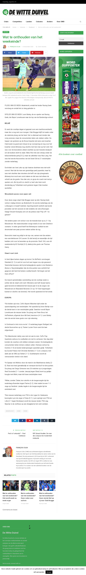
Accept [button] (49, 572)
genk (18, 411)
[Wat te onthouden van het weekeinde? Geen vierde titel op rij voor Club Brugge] (47, 485)
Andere (50, 22)
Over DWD (60, 22)
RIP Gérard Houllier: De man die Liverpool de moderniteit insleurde (42, 436)
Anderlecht (10, 411)
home (25, 411)
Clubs (6, 22)
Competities (17, 22)
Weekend (5, 32)
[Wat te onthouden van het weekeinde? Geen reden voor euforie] (29, 485)
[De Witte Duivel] (43, 11)
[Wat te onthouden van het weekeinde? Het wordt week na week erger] (11, 485)
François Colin (15, 46)
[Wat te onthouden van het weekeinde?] (29, 74)
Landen (29, 22)
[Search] (80, 21)
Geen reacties (42, 46)
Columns (39, 22)
